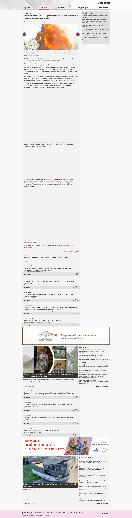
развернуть (27, 274)
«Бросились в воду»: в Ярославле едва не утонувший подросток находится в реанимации (92, 494)
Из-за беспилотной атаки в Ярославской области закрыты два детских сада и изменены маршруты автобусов (93, 488)
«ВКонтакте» (69, 245)
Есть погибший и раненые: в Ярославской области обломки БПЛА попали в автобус (93, 481)
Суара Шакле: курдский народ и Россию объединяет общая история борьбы (90, 356)
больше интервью (102, 386)
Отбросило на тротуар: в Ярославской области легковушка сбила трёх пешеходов (50, 485)
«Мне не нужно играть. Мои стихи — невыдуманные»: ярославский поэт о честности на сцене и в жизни (93, 381)
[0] (76, 274)
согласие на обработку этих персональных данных (63, 513)
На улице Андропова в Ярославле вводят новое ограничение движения (94, 34)
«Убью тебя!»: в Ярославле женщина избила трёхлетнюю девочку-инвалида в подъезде (92, 499)
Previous (24, 34)
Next (78, 34)
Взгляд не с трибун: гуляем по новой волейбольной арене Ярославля (49, 393)
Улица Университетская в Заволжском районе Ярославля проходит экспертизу (95, 30)
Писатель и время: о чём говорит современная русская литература (92, 371)
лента (43, 7)
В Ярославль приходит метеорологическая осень (42, 431)
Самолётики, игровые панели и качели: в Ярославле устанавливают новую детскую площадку (94, 21)
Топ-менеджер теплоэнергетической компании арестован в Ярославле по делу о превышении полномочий (92, 475)
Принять (106, 513)
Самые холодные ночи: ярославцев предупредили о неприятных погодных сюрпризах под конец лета (48, 269)
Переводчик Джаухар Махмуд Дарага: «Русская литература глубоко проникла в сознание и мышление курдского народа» (93, 376)
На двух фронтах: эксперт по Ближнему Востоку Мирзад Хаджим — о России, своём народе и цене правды (93, 366)
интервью (62, 7)
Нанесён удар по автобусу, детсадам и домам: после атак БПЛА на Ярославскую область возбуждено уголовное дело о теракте (92, 468)
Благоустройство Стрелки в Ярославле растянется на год (93, 26)
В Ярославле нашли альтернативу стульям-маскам (94, 16)
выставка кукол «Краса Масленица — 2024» (59, 181)
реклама (103, 7)
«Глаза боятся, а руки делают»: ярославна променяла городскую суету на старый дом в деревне (48, 375)
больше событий (102, 503)
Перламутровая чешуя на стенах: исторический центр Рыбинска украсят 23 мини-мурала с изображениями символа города (50, 308)
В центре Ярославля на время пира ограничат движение (95, 38)
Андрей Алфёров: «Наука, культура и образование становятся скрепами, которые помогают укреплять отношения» (94, 361)
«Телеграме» (29, 247)
